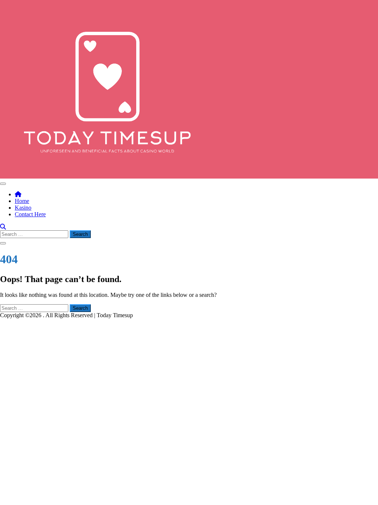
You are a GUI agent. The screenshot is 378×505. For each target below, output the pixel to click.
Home (22, 201)
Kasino (23, 207)
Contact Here (30, 214)
